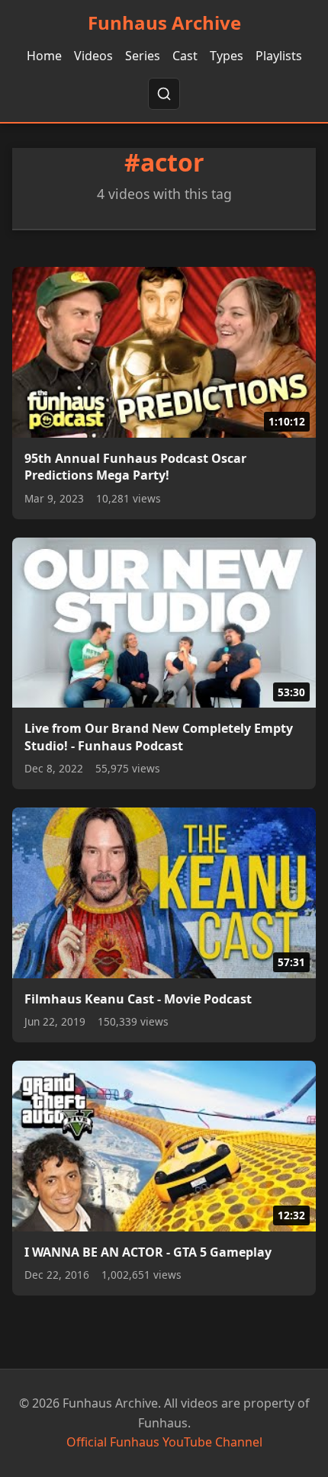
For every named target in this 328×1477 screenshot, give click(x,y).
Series (142, 55)
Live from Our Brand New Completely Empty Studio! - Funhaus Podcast (158, 736)
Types (226, 55)
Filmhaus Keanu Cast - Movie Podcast (138, 999)
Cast (185, 55)
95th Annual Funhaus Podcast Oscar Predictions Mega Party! (135, 466)
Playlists (279, 55)
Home (44, 55)
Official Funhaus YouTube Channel (164, 1442)
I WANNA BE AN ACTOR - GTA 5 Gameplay (148, 1252)
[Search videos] (163, 93)
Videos (93, 55)
